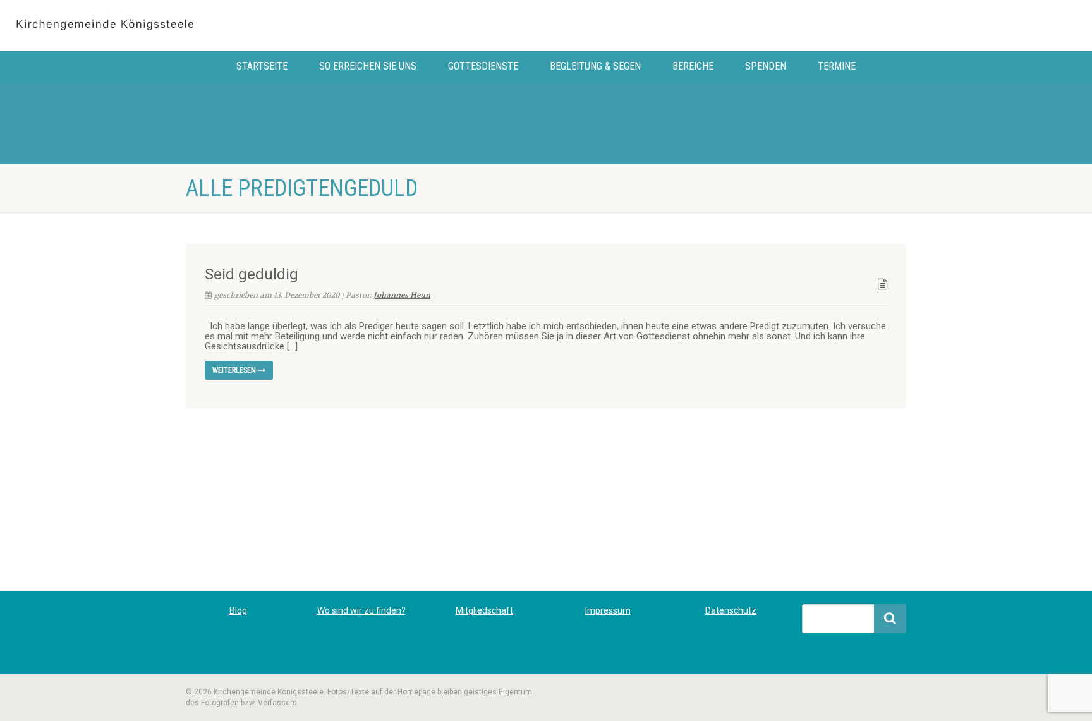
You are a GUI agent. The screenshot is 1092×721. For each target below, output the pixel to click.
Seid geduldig (251, 274)
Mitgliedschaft (484, 610)
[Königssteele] (182, 25)
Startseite (262, 66)
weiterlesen (235, 370)
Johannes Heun (401, 295)
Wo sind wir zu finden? (361, 610)
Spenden (765, 66)
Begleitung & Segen (595, 66)
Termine (837, 66)
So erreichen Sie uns (367, 66)
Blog (238, 610)
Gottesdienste (483, 66)
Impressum (608, 610)
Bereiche (692, 66)
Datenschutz (730, 610)
